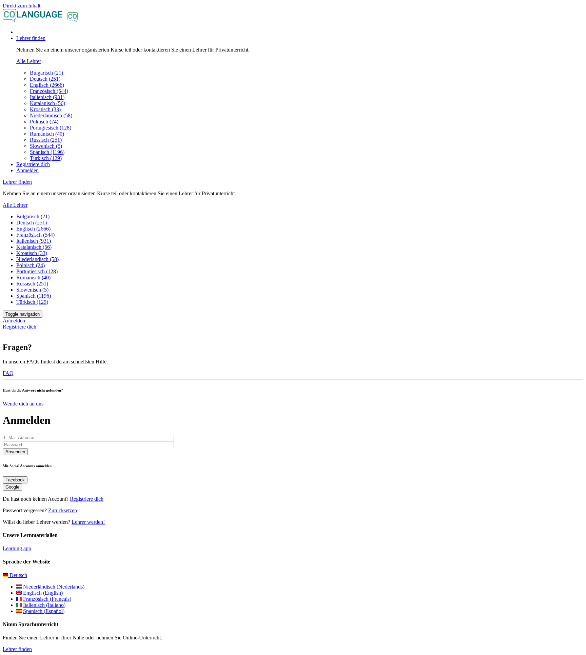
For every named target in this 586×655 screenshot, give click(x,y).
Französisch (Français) (47, 599)
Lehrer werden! (88, 522)
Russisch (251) (46, 140)
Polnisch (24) (44, 121)
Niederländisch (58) (51, 115)
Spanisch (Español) (43, 611)
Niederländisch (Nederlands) (53, 587)
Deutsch (17, 575)
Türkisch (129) (46, 158)
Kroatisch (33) (45, 109)
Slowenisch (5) (46, 146)
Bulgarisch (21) (46, 73)
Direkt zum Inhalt (21, 5)
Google (12, 487)
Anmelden (27, 170)
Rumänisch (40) (47, 134)
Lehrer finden (17, 649)
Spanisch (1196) (47, 152)
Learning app (17, 548)
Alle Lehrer (28, 61)
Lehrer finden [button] (30, 38)
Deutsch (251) (45, 79)
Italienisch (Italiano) (44, 605)
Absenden (15, 451)
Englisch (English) (43, 593)
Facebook (15, 479)
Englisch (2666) (47, 85)
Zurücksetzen (62, 510)
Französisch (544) (49, 91)
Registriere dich (33, 164)
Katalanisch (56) (47, 103)
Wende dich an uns (23, 403)
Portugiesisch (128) (50, 128)
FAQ (8, 373)
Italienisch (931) (47, 97)
